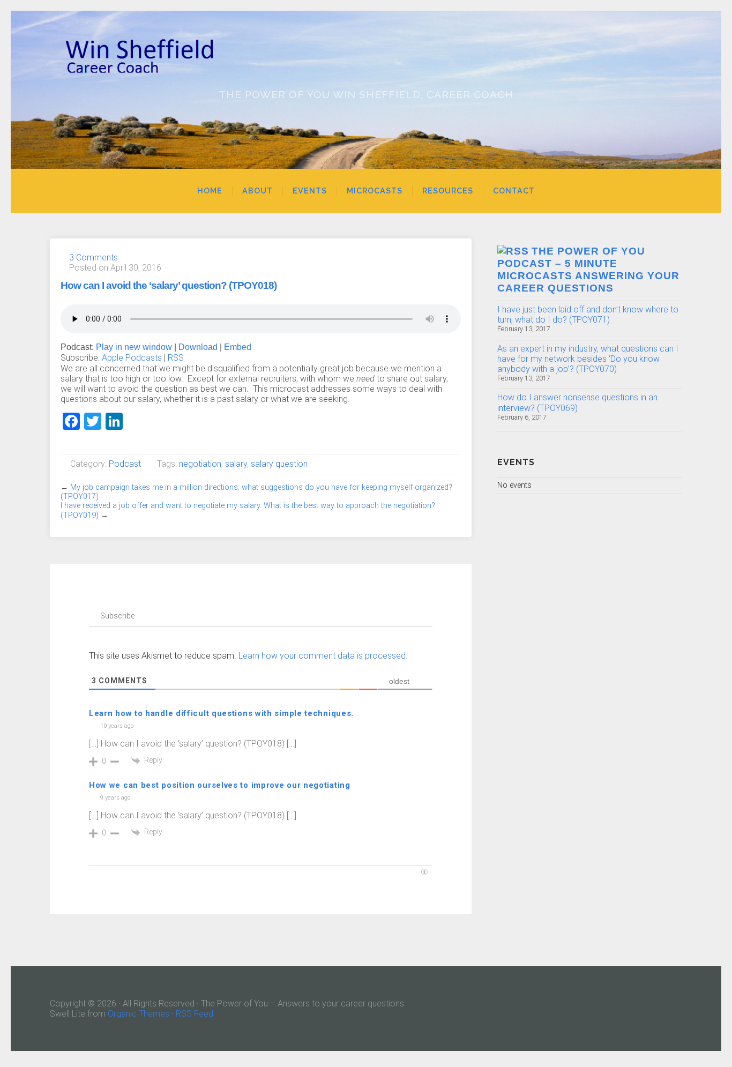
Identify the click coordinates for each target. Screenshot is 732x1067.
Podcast (125, 464)
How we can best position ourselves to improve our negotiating (219, 785)
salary (236, 464)
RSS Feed (194, 1014)
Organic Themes (138, 1014)
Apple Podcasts (132, 358)
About (257, 190)
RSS (176, 358)
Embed (237, 347)
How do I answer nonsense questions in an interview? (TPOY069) (577, 402)
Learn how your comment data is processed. (323, 656)
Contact (514, 190)
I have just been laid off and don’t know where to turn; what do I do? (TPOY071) (587, 314)
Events (310, 190)
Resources (447, 190)
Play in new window (134, 347)
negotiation (200, 464)
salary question (279, 464)
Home (209, 190)
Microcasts (374, 190)
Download (198, 347)
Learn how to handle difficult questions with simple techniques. (221, 713)
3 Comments (93, 257)
